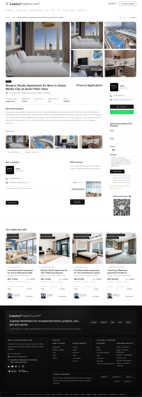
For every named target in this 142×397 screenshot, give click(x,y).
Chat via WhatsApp (123, 112)
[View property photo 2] (87, 35)
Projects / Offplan (58, 350)
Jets (59, 10)
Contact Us (81, 10)
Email (112, 139)
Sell (53, 394)
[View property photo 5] (120, 63)
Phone (112, 147)
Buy (13, 17)
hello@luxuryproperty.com (18, 357)
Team (98, 355)
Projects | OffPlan (36, 10)
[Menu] (7, 4)
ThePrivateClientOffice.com (105, 364)
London (75, 347)
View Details (29, 296)
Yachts (66, 10)
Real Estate (21, 10)
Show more (10, 131)
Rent (47, 10)
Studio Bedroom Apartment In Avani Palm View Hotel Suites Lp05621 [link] (40, 17)
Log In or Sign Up (129, 4)
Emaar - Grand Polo (123, 347)
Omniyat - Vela (121, 358)
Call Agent (123, 107)
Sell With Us (112, 4)
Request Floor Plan (32, 152)
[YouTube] (12, 366)
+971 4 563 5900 (15, 354)
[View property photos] (38, 49)
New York (76, 352)
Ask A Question (12, 202)
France (75, 361)
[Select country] (113, 150)
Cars (53, 10)
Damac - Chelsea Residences (122, 351)
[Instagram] (16, 366)
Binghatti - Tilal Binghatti (124, 355)
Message (113, 155)
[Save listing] (33, 235)
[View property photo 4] (87, 63)
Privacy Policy (102, 394)
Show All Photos (13, 152)
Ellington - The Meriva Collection (123, 364)
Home (8, 17)
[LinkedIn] (9, 366)
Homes (93, 322)
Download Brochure (77, 201)
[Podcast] (23, 366)
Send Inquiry (117, 171)
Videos (99, 350)
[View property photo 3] (120, 35)
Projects (104, 322)
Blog (72, 10)
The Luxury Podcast (103, 352)
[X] (19, 366)
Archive (122, 394)
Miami (75, 355)
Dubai (74, 350)
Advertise (9, 10)
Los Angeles (77, 358)
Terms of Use (113, 394)
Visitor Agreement (116, 188)
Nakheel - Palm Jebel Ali (124, 360)
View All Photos (127, 73)
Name (112, 131)
